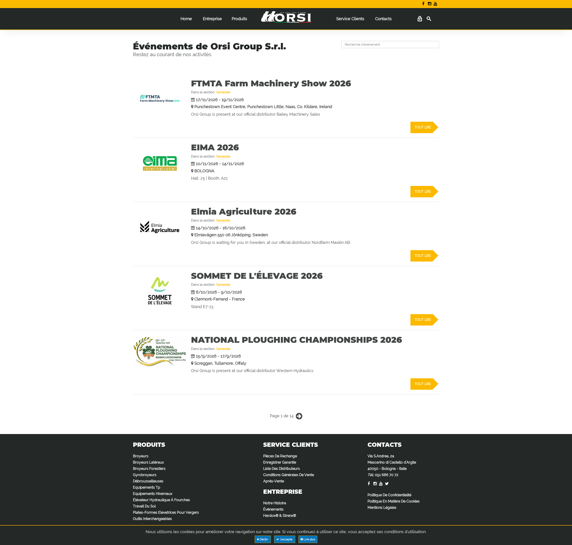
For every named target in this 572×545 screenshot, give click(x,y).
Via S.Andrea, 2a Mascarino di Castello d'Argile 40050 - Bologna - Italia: (392, 465)
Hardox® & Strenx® (279, 515)
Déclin (264, 539)
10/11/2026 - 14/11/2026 (220, 163)
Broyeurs (140, 456)
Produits (239, 18)
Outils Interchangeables (152, 519)
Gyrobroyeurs (144, 475)
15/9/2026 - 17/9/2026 (218, 356)
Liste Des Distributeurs (281, 468)
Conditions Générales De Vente (288, 475)
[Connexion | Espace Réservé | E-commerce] (420, 19)
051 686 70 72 (386, 475)
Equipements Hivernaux (152, 494)
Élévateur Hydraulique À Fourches (161, 500)
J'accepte (286, 539)
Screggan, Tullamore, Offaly (220, 363)
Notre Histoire (274, 503)
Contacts (383, 18)
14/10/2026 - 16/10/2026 (220, 228)
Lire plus (309, 539)
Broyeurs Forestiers (149, 468)
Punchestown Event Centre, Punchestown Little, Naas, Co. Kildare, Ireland (263, 106)
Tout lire (423, 127)
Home (186, 18)
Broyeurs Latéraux (148, 462)
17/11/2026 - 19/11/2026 (220, 99)
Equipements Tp (146, 487)
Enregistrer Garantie (279, 462)
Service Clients (350, 18)
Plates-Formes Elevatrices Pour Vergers (166, 512)
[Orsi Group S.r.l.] (286, 20)
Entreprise (212, 18)
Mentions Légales (382, 507)
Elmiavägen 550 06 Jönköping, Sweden (231, 234)
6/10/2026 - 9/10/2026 (219, 292)
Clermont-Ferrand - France (219, 299)
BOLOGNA (204, 170)
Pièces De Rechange (280, 456)
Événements (273, 509)
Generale (223, 92)
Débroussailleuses (148, 481)
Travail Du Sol (144, 506)
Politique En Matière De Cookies (394, 501)
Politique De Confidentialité (389, 495)
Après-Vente (273, 481)
